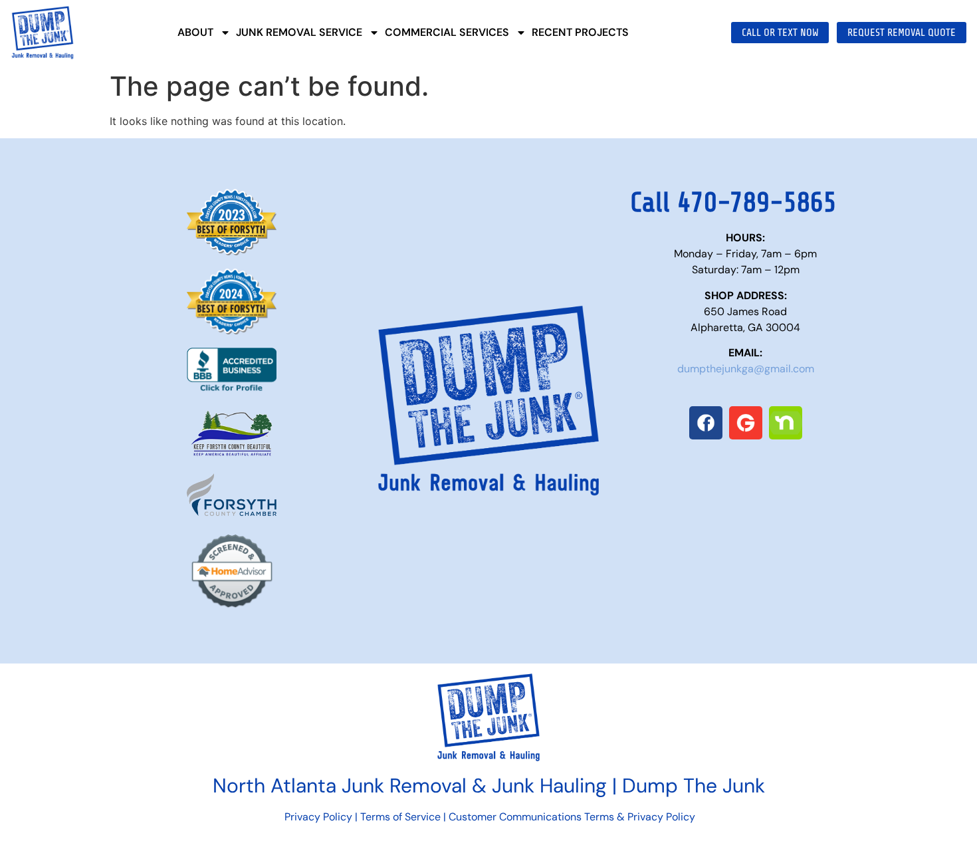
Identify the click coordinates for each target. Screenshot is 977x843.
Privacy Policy (317, 817)
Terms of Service (400, 817)
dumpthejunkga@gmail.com (745, 369)
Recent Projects (580, 32)
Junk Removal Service (299, 32)
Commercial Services (447, 32)
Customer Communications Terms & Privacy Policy (572, 817)
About (195, 32)
